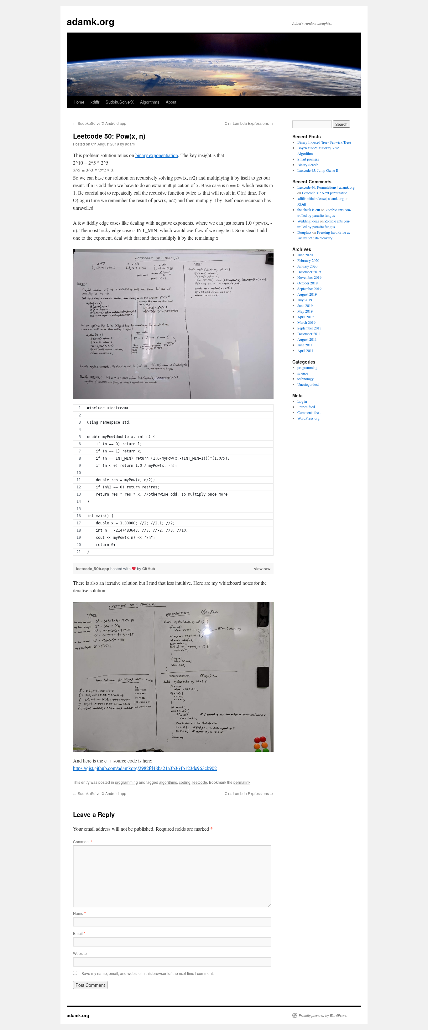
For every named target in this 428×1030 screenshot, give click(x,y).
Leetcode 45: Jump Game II (317, 170)
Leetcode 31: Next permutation (324, 192)
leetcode (199, 782)
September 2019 (309, 288)
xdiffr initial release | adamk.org (320, 198)
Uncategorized (308, 384)
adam (130, 143)
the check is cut (308, 209)
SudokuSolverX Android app (99, 123)
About (171, 102)
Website (80, 953)
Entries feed (306, 406)
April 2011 (305, 350)
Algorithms (149, 102)
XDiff (301, 204)
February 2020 (308, 260)
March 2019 (306, 322)
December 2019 (309, 271)
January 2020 (307, 265)
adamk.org (90, 21)
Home (79, 102)
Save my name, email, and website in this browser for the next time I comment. (147, 973)
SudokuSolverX (120, 102)
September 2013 (309, 327)
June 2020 (305, 254)
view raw (262, 568)
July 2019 (304, 299)
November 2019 (309, 277)
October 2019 (307, 282)
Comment (82, 841)
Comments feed (309, 412)
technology (305, 378)
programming (126, 782)
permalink (241, 782)
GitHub (148, 568)
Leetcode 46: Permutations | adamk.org (326, 187)
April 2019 (305, 316)
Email (79, 933)
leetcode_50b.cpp (93, 568)
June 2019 (305, 305)
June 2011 (305, 344)
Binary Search (307, 164)
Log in (302, 401)
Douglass (304, 232)
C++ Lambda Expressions (249, 123)
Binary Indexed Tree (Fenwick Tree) (324, 142)
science (302, 372)
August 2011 (307, 339)
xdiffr (95, 102)
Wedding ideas (308, 220)
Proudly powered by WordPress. (323, 1015)
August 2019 (307, 294)
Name (79, 913)
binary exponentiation (156, 155)
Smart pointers (308, 158)
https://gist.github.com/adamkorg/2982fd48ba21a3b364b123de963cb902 (145, 768)
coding (185, 782)
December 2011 (309, 333)
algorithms (168, 782)
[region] (173, 483)
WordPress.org (308, 418)
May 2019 (305, 311)
